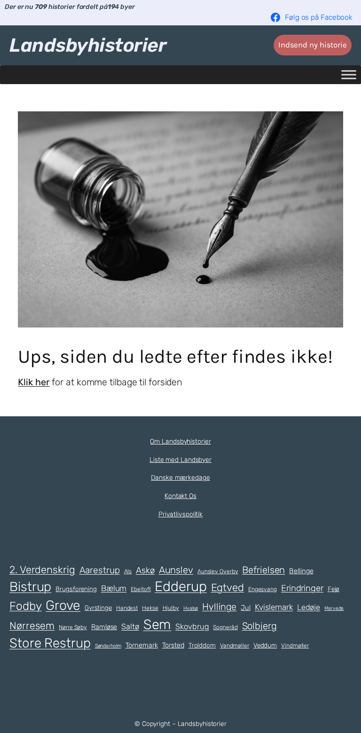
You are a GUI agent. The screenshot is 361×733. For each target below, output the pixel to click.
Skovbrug (192, 626)
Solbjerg (259, 626)
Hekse (150, 608)
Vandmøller (234, 645)
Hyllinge (219, 606)
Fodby (25, 606)
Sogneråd (225, 627)
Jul (246, 607)
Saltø (130, 626)
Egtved (227, 587)
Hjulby (171, 608)
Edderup (180, 586)
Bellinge (301, 571)
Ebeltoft (140, 589)
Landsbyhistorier (87, 45)
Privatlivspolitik (180, 514)
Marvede (334, 608)
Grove (63, 605)
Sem (157, 624)
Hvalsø (190, 608)
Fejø (334, 589)
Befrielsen (263, 570)
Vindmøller (295, 645)
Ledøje (308, 607)
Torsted (173, 645)
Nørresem (32, 626)
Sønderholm (108, 646)
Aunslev (176, 570)
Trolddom (202, 645)
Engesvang (262, 589)
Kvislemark (274, 607)
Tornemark (142, 645)
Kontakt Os (180, 496)
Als (128, 571)
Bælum (114, 588)
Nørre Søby (73, 627)
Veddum (265, 645)
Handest (127, 608)
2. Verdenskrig (42, 569)
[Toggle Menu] (348, 74)
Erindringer (302, 588)
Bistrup (30, 586)
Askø (145, 570)
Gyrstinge (98, 607)
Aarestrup (99, 570)
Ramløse (104, 627)
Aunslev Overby (217, 571)
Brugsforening (76, 589)
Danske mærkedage (180, 478)
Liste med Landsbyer (180, 460)
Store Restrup (50, 643)
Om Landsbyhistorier (180, 441)
